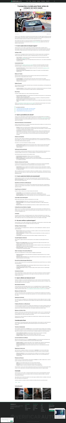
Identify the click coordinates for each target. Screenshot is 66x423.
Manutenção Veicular (27, 408)
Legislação (38, 1)
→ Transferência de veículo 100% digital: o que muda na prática (25, 108)
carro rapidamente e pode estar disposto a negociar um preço (36, 288)
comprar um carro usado (36, 41)
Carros (27, 1)
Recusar (8, 421)
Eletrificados (43, 1)
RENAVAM (24, 58)
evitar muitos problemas (44, 117)
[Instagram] (10, 408)
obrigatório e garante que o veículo (27, 64)
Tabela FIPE (47, 1)
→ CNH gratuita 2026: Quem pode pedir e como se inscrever (25, 109)
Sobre (41, 405)
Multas (34, 409)
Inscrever (52, 410)
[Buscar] (54, 1)
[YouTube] (13, 408)
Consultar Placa (35, 405)
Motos (30, 1)
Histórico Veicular (35, 408)
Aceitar (11, 421)
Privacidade (42, 409)
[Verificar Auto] (16, 1)
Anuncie (42, 408)
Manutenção (34, 1)
